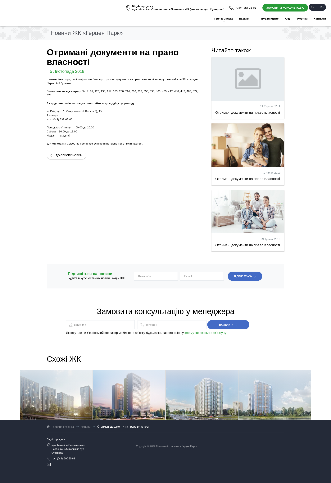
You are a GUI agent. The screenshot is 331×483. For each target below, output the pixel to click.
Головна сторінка (63, 426)
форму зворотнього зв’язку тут (206, 332)
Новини (85, 426)
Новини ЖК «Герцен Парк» (87, 33)
